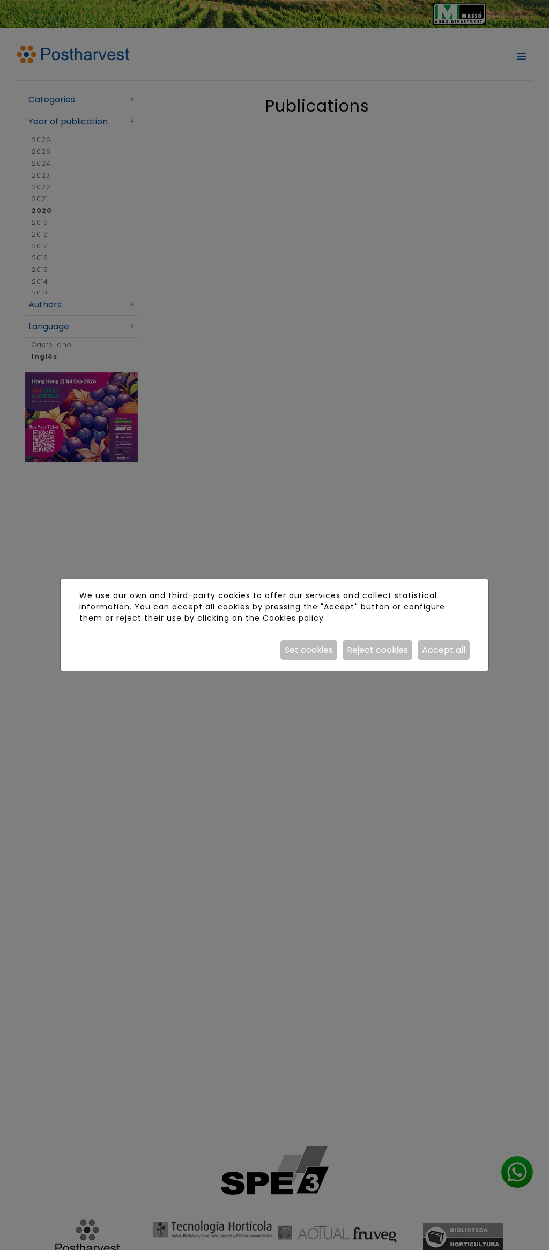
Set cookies (309, 650)
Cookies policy (293, 618)
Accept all (443, 650)
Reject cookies (377, 650)
